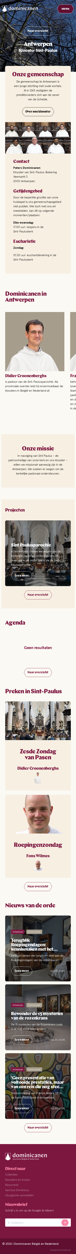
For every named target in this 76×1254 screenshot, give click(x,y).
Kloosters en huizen (17, 1179)
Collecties (11, 1174)
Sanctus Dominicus (17, 1190)
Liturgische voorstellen (19, 1195)
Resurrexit (11, 1185)
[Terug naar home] (23, 9)
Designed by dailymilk (60, 1250)
